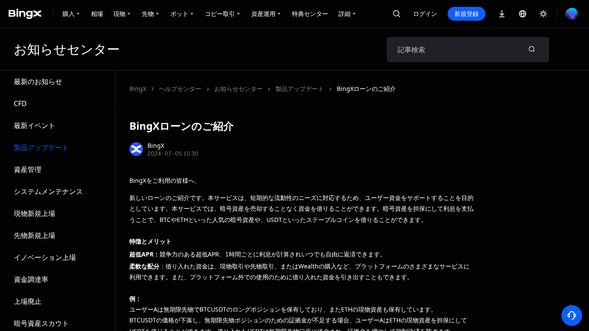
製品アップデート (41, 147)
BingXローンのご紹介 (366, 88)
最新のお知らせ (38, 81)
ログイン (425, 13)
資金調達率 (31, 279)
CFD (20, 103)
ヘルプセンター (180, 88)
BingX (137, 88)
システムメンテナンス (48, 191)
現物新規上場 (34, 213)
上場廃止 (27, 301)
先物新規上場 (34, 235)
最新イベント (34, 125)
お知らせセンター (238, 88)
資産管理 (27, 169)
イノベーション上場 (45, 257)
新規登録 (466, 13)
